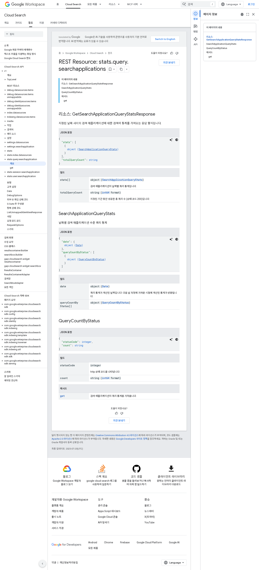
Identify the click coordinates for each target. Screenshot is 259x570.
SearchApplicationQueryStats (98, 149)
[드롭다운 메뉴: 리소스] (120, 4)
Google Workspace (75, 53)
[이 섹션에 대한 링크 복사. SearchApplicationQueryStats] (118, 214)
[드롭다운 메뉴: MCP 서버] (142, 4)
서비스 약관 (58, 528)
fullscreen (248, 14)
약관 (54, 562)
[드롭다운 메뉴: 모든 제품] (101, 4)
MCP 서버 (132, 4)
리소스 (112, 4)
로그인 (251, 4)
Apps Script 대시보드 (109, 511)
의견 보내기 (169, 62)
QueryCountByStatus (91, 259)
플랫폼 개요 (58, 505)
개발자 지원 (58, 522)
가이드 (18, 22)
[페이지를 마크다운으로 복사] (121, 69)
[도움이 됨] (171, 53)
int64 (105, 192)
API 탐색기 (103, 522)
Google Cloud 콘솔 (108, 516)
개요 (6, 22)
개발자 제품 (58, 511)
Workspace (35, 4)
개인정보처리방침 (69, 562)
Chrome (108, 542)
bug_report (242, 14)
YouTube (149, 522)
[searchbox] (23, 34)
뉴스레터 (149, 511)
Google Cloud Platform (149, 542)
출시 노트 (56, 516)
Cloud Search (73, 4)
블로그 (147, 505)
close (253, 14)
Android (92, 542)
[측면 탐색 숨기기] (42, 563)
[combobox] (198, 4)
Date (79, 245)
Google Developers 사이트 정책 (131, 438)
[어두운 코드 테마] (177, 140)
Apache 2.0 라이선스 (62, 438)
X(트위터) (149, 516)
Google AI (174, 542)
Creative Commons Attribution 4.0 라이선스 (116, 435)
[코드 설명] (171, 140)
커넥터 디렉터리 (58, 22)
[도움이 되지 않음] (177, 53)
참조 (30, 22)
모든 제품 (92, 4)
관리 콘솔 (103, 505)
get (62, 396)
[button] (23, 71)
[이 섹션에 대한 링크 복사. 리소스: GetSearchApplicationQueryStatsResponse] (158, 114)
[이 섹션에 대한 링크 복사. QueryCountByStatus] (103, 321)
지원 (41, 22)
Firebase (125, 542)
